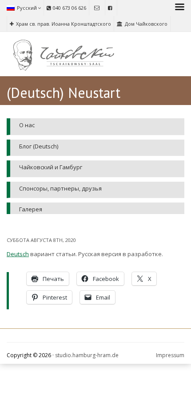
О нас (27, 125)
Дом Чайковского (146, 23)
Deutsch (18, 254)
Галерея (30, 209)
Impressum (170, 355)
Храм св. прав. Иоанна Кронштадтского (63, 23)
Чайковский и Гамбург (50, 167)
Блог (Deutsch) (38, 146)
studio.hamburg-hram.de (87, 355)
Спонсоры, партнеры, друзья (60, 188)
